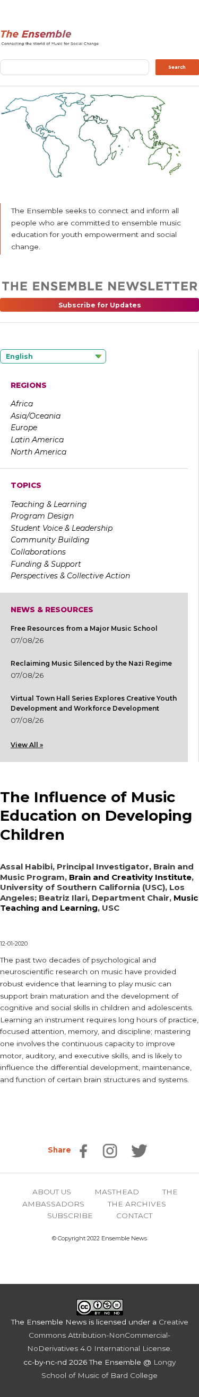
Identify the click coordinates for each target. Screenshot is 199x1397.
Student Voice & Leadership (62, 528)
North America (38, 452)
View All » (27, 745)
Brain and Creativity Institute (130, 877)
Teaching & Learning (49, 504)
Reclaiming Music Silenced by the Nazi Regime (91, 663)
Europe (24, 427)
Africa (22, 404)
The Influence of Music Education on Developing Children (96, 815)
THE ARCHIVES (137, 1204)
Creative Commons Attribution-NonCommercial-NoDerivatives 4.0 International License (107, 1335)
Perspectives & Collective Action (70, 575)
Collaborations (38, 552)
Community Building (50, 540)
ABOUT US (51, 1191)
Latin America (37, 439)
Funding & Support (46, 564)
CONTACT (134, 1215)
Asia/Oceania (35, 416)
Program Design (42, 516)
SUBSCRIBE (70, 1215)
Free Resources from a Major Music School (84, 628)
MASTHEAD (116, 1191)
